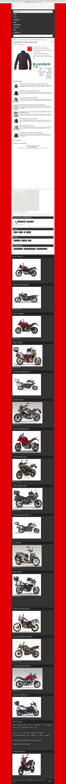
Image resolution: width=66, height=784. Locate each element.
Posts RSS (44, 783)
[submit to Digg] (44, 64)
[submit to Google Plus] (39, 64)
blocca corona (17, 240)
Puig (28, 725)
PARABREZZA (16, 19)
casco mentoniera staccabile (19, 735)
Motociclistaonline (20, 44)
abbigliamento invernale (42, 248)
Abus (14, 725)
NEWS (15, 30)
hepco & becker (25, 727)
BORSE (15, 22)
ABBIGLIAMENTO (17, 24)
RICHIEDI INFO (17, 32)
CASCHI (15, 17)
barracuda (15, 727)
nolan (35, 727)
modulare (28, 232)
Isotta (25, 725)
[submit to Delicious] (47, 64)
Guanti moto (16, 600)
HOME (15, 14)
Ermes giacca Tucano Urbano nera (25, 42)
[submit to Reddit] (34, 66)
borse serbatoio (40, 732)
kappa (31, 727)
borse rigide (33, 732)
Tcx (42, 725)
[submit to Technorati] (37, 66)
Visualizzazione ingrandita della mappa (20, 211)
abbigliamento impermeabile (29, 248)
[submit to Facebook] (34, 64)
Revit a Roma (16, 603)
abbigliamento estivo (18, 248)
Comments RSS (50, 783)
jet (24, 232)
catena (29, 240)
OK (40, 2)
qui (33, 58)
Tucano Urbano (48, 725)
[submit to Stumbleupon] (42, 64)
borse (20, 732)
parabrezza (47, 735)
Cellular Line (19, 725)
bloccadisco (24, 240)
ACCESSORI (16, 27)
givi (19, 727)
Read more (48, 86)
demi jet (15, 232)
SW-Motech (37, 725)
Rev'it (32, 725)
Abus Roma (16, 601)
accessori (15, 732)
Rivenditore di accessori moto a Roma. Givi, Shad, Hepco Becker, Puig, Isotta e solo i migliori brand (31, 781)
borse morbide (26, 732)
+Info (36, 2)
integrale (20, 232)
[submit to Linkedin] (49, 64)
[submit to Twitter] (37, 64)
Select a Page (17, 11)
